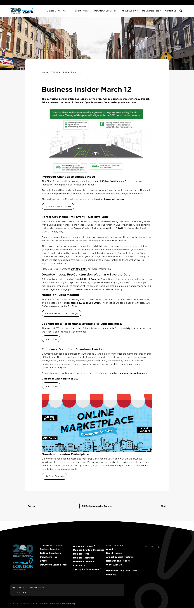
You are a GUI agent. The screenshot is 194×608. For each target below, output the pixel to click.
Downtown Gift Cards (105, 11)
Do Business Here (150, 11)
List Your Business (54, 476)
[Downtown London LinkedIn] (158, 547)
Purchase (111, 574)
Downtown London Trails (53, 565)
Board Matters (114, 553)
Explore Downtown (56, 11)
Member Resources (83, 558)
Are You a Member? (84, 546)
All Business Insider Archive (97, 506)
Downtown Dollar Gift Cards (121, 570)
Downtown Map (48, 557)
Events (43, 561)
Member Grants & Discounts (88, 550)
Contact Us (170, 11)
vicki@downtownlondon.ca (133, 373)
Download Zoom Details (58, 206)
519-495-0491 (79, 268)
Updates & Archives (84, 561)
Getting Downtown (50, 553)
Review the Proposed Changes (61, 313)
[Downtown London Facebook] (146, 547)
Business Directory (50, 549)
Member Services (80, 11)
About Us (111, 549)
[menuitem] (181, 2)
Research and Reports (118, 561)
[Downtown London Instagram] (152, 547)
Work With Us (114, 565)
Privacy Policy (68, 603)
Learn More (51, 339)
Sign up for (86, 569)
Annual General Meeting (119, 557)
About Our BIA (129, 11)
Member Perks (81, 554)
